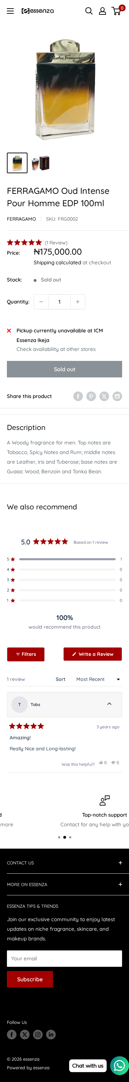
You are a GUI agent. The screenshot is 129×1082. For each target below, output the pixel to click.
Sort (61, 679)
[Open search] (89, 11)
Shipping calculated (57, 262)
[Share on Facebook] (78, 396)
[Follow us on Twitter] (25, 1034)
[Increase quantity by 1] (78, 302)
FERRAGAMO (21, 219)
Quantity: (18, 301)
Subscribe (30, 979)
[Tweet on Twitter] (104, 396)
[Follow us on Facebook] (12, 1034)
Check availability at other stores (56, 349)
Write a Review (99, 656)
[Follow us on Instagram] (38, 1034)
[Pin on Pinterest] (91, 396)
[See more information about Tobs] (109, 704)
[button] (37, 243)
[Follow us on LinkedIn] (51, 1034)
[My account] (102, 11)
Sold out (64, 369)
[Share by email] (117, 396)
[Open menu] (10, 11)
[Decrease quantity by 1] (41, 302)
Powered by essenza (28, 1067)
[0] (116, 11)
